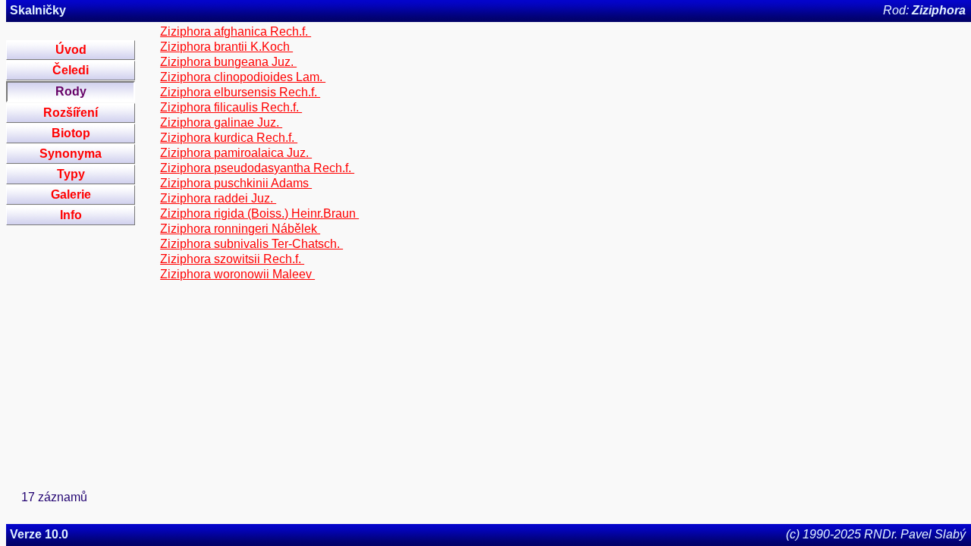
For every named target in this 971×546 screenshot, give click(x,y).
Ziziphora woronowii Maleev (237, 274)
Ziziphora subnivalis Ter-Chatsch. (251, 243)
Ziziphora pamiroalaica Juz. (236, 152)
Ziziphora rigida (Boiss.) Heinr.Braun (259, 213)
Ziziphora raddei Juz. (218, 198)
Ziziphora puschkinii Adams (236, 183)
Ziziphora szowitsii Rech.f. (232, 259)
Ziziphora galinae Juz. (221, 122)
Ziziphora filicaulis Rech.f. (231, 107)
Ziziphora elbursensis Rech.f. (240, 92)
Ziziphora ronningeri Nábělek (240, 228)
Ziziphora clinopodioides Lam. (242, 77)
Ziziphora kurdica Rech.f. (228, 137)
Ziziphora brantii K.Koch (226, 46)
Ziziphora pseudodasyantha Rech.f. (257, 168)
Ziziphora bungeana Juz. (228, 61)
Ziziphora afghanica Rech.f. (235, 31)
